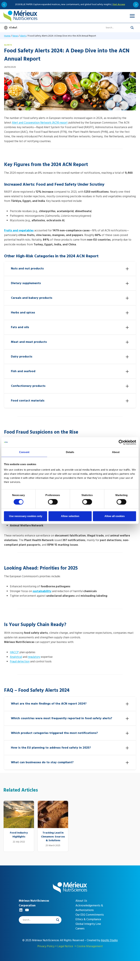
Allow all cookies (114, 516)
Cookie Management (90, 946)
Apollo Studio (109, 940)
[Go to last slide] (4, 4)
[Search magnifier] (132, 27)
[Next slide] (136, 4)
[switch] (53, 502)
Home (7, 36)
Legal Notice (65, 946)
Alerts (23, 36)
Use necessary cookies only (25, 516)
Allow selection (70, 516)
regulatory (34, 657)
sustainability (42, 591)
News (15, 36)
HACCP (14, 652)
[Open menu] (132, 16)
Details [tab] (70, 452)
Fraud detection (20, 661)
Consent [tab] (24, 452)
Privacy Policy (45, 946)
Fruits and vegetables (19, 230)
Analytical (16, 657)
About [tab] (116, 452)
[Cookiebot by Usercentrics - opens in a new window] (121, 442)
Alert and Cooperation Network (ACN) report (40, 122)
